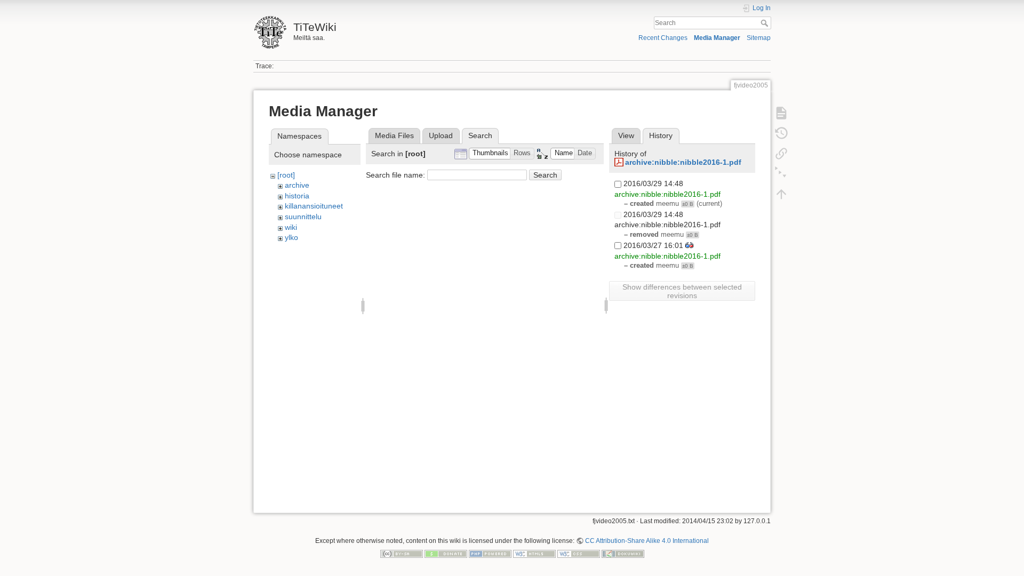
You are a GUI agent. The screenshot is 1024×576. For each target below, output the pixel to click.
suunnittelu (303, 216)
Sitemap (759, 38)
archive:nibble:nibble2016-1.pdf (683, 162)
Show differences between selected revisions (682, 291)
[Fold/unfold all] (781, 174)
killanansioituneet (314, 206)
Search (766, 23)
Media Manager (717, 38)
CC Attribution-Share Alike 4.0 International (647, 541)
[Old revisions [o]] (781, 133)
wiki (291, 227)
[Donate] (446, 553)
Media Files (394, 135)
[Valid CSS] (578, 553)
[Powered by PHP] (490, 553)
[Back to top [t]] (781, 194)
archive (297, 185)
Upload (441, 135)
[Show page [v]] (781, 113)
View (626, 135)
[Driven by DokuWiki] (623, 553)
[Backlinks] (781, 153)
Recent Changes (662, 38)
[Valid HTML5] (534, 553)
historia (297, 195)
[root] (286, 175)
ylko (291, 237)
